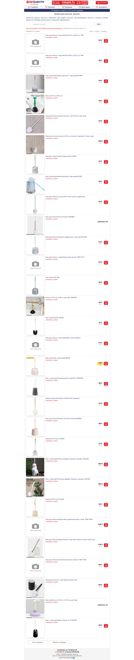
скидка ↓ (105, 31)
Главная (34, 7)
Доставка (86, 7)
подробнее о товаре (52, 37)
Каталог (51, 7)
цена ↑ (92, 31)
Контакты (103, 7)
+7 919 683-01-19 (60, 652)
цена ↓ (98, 31)
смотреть (80, 10)
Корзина (68, 7)
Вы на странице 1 (38, 642)
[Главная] (35, 2)
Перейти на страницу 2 (59, 642)
